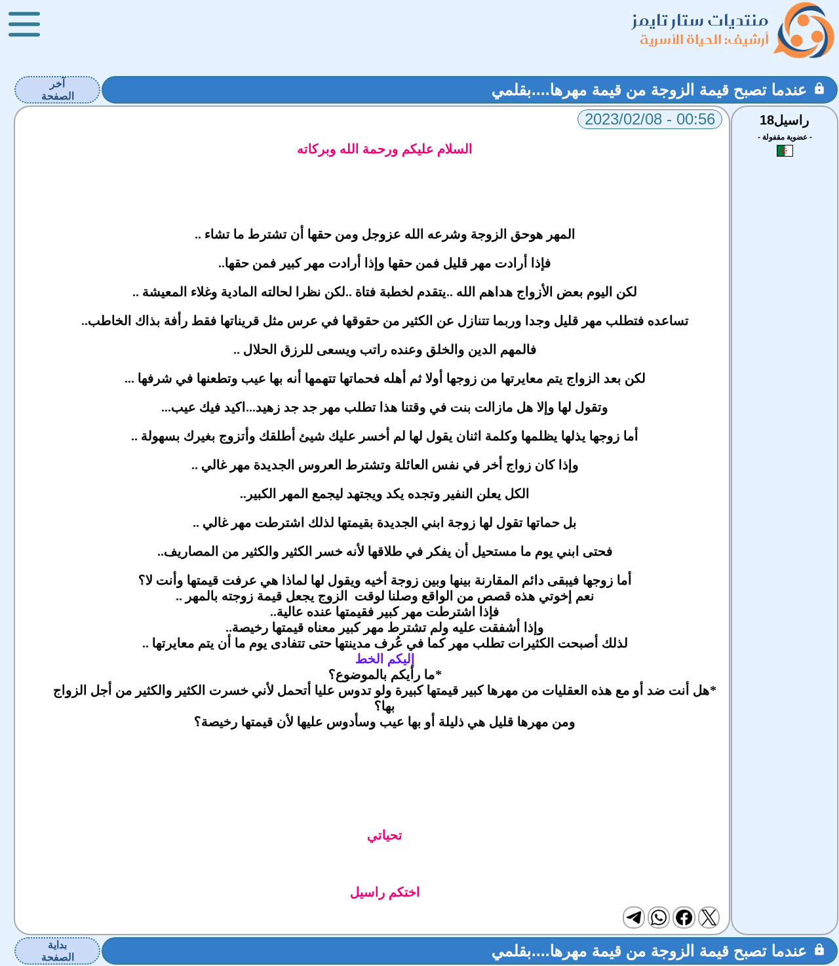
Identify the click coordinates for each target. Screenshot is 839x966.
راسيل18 (785, 120)
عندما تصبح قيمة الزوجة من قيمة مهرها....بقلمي (649, 89)
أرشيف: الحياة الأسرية (704, 39)
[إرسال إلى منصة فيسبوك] (684, 917)
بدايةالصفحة (57, 951)
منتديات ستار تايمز (701, 20)
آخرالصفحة (57, 90)
